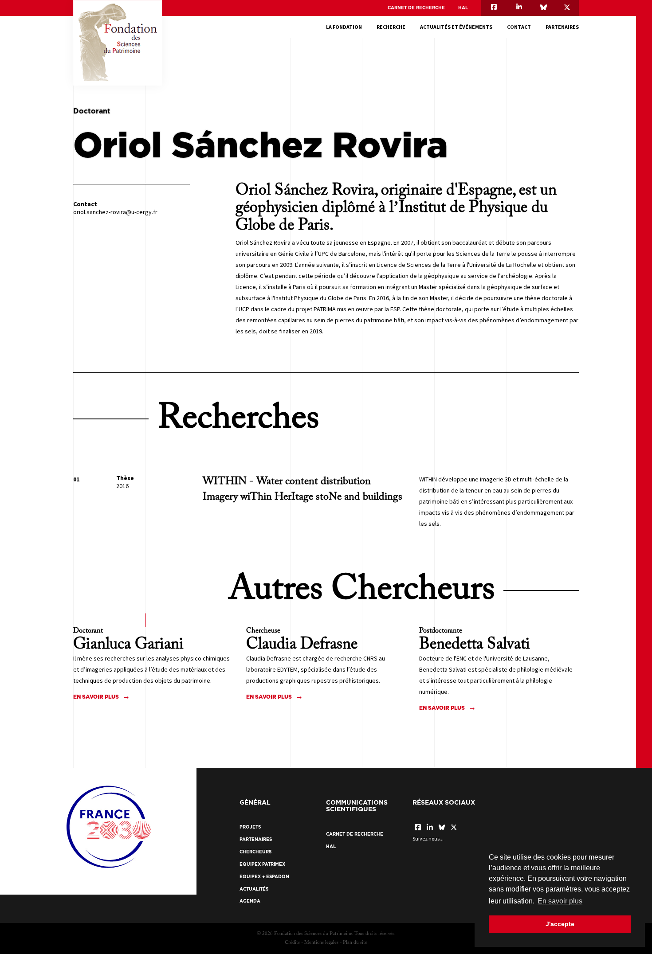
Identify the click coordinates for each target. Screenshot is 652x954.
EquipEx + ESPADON (264, 876)
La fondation (344, 26)
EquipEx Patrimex (262, 864)
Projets (250, 827)
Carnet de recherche (416, 7)
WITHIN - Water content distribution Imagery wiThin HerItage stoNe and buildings (302, 489)
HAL (463, 7)
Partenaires (562, 26)
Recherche (391, 26)
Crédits (292, 942)
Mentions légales (321, 942)
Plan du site (355, 942)
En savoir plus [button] (560, 901)
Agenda (250, 901)
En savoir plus (96, 697)
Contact (519, 26)
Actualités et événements (456, 26)
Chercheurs (255, 851)
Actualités (254, 889)
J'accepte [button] (560, 923)
